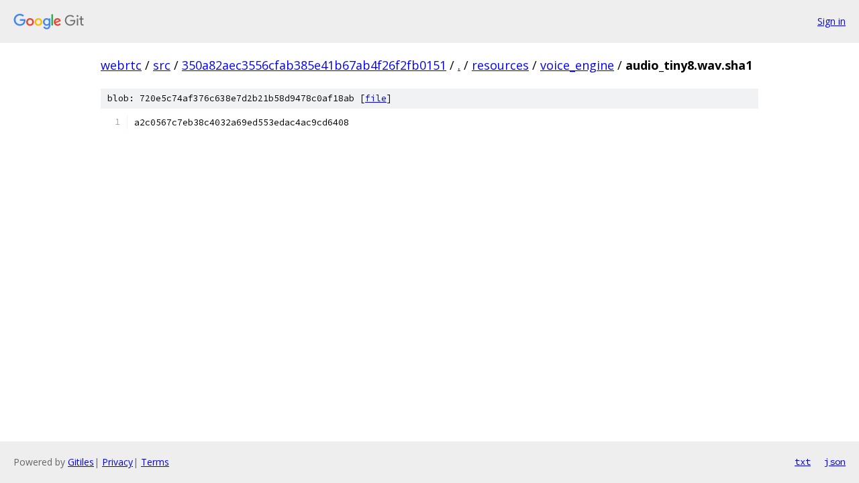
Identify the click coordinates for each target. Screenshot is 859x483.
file (376, 98)
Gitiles (81, 461)
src (161, 65)
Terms (155, 461)
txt (803, 461)
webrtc (121, 65)
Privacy (117, 461)
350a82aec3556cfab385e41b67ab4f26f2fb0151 (314, 65)
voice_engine (577, 65)
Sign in (831, 21)
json (835, 461)
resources (500, 65)
